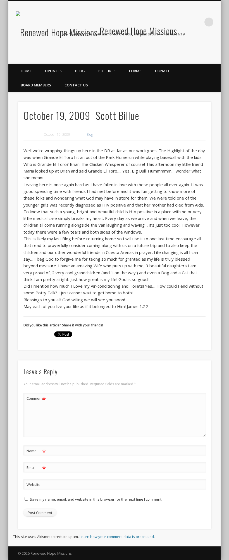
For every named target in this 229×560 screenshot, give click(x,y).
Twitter (203, 47)
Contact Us (76, 85)
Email (36, 468)
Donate (162, 70)
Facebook (191, 47)
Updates (53, 70)
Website (33, 484)
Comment (36, 399)
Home (26, 70)
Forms (135, 70)
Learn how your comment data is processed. (117, 536)
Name (36, 451)
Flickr (214, 47)
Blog (80, 70)
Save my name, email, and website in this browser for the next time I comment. (96, 499)
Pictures (107, 70)
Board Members (36, 85)
